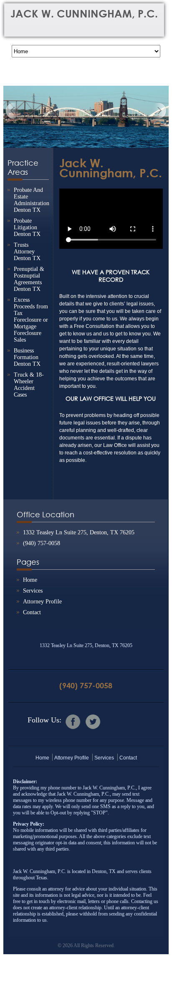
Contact (32, 612)
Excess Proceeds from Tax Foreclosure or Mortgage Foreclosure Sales (31, 320)
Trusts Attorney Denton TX (27, 251)
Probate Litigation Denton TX (27, 227)
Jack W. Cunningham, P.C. (84, 13)
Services (33, 591)
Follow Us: (44, 720)
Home (30, 580)
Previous (13, 110)
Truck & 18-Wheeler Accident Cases (29, 385)
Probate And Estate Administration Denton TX (31, 200)
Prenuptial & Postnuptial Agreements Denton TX (29, 279)
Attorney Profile (42, 601)
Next (158, 110)
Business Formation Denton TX (27, 357)
